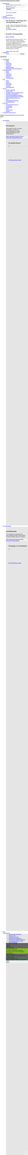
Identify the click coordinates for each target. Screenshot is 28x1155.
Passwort (8, 6)
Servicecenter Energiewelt (12, 104)
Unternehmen (9, 106)
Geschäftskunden (7, 70)
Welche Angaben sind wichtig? (12, 51)
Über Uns (5, 103)
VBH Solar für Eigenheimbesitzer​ (14, 68)
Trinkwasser (9, 64)
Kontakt (5, 16)
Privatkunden (6, 59)
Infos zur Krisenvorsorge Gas (13, 98)
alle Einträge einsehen (11, 29)
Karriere (8, 111)
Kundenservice (6, 933)
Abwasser (8, 66)
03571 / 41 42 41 (10, 36)
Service (4, 88)
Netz (4, 79)
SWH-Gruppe (9, 110)
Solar (20, 137)
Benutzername (9, 4)
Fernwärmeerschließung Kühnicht (14, 95)
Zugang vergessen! (10, 7)
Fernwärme (8, 63)
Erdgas (7, 62)
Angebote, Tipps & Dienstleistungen (14, 92)
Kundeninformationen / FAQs (16, 941)
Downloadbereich (10, 102)
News (7, 108)
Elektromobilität (10, 67)
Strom (7, 60)
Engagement (9, 107)
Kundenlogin (6, 3)
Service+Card (9, 91)
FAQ (7, 99)
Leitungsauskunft (10, 87)
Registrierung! (9, 15)
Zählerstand (6, 52)
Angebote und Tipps (14, 937)
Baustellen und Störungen (9, 17)
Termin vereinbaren (10, 90)
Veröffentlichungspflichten (12, 100)
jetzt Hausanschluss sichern (14, 160)
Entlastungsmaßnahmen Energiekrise (14, 96)
